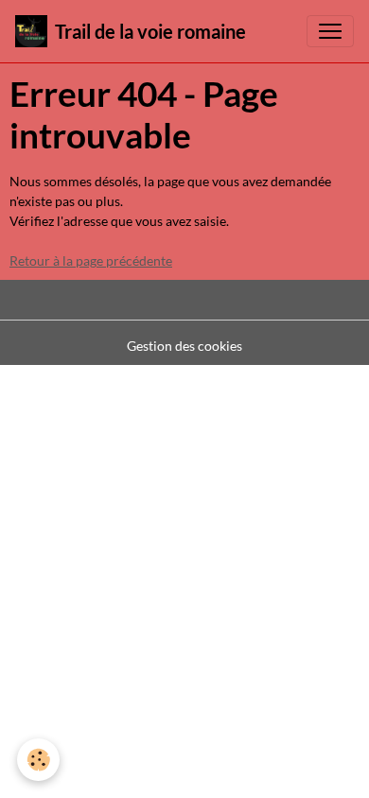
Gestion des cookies (184, 346)
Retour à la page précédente (90, 260)
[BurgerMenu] (330, 31)
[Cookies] (38, 759)
